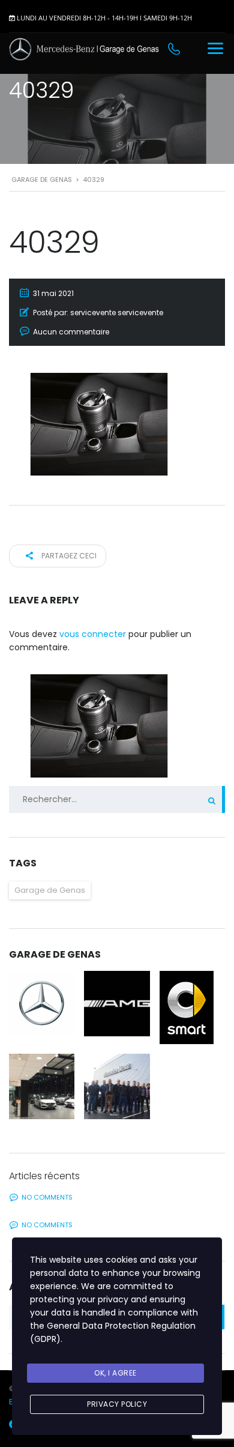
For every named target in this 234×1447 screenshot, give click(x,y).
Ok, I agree (115, 1373)
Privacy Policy (117, 1404)
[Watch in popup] (41, 1003)
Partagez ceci (68, 556)
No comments (47, 1197)
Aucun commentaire (71, 332)
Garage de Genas (49, 890)
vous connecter (92, 634)
